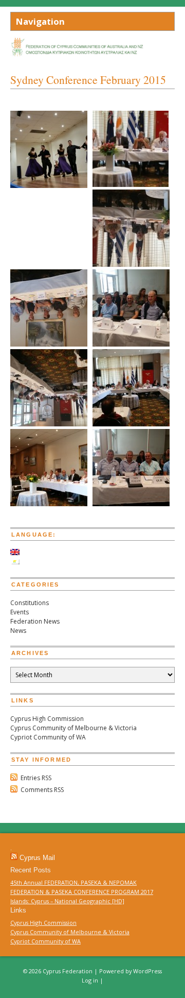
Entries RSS (36, 777)
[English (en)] (15, 552)
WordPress (147, 971)
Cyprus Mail (37, 858)
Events (19, 612)
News (18, 630)
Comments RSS (42, 789)
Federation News (35, 621)
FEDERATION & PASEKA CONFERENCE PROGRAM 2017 (81, 892)
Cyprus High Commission (47, 718)
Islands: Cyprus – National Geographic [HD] (67, 901)
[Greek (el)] (15, 562)
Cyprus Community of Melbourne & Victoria (73, 728)
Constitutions (29, 602)
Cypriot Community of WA (48, 737)
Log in (90, 980)
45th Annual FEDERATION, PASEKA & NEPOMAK (73, 882)
